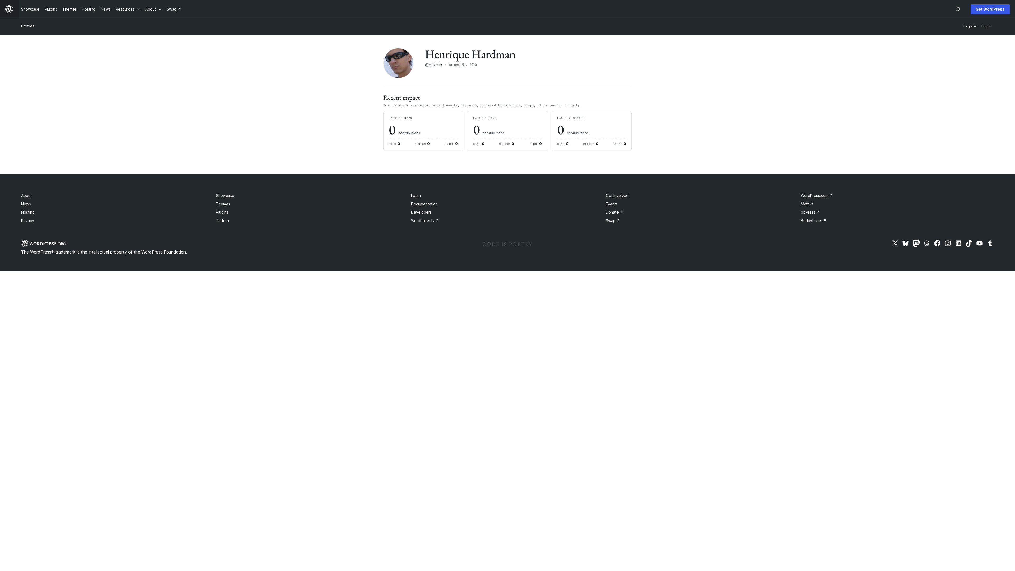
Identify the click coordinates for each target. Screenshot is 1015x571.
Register (970, 26)
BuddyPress (814, 220)
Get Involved (617, 195)
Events (612, 204)
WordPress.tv (425, 220)
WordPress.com (817, 195)
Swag (613, 220)
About (26, 195)
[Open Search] (958, 9)
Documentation (424, 204)
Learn (416, 195)
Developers (421, 212)
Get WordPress (990, 9)
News (26, 204)
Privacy (27, 220)
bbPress (810, 212)
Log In (986, 26)
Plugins (222, 212)
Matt (807, 204)
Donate (614, 212)
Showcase (225, 195)
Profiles (27, 26)
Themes (223, 204)
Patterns (223, 220)
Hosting (28, 212)
